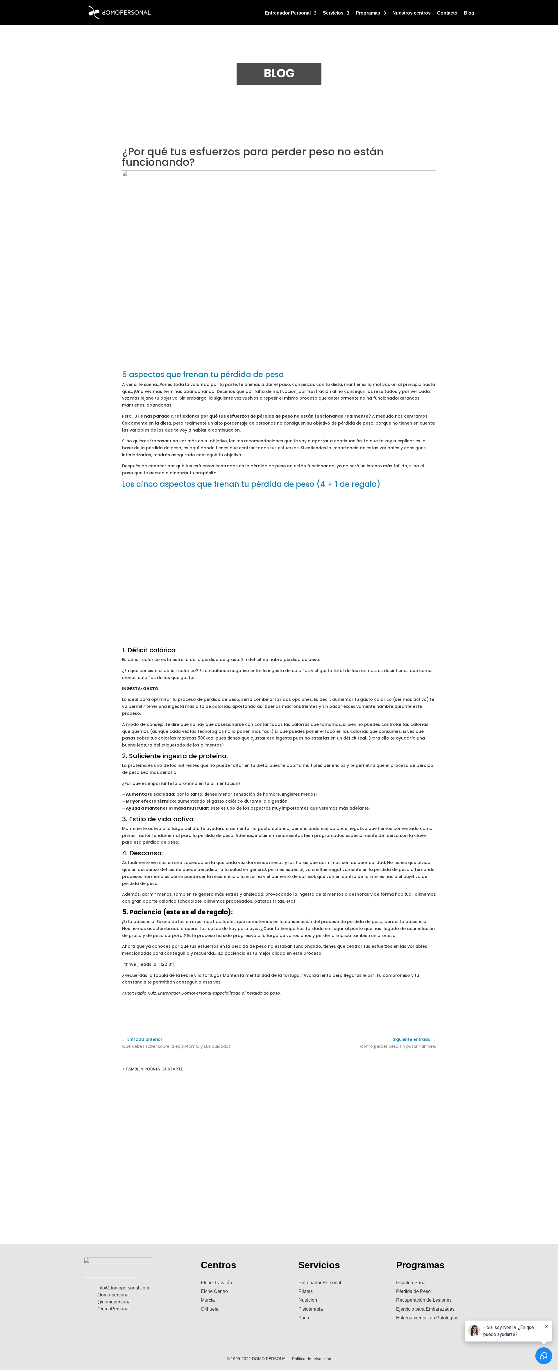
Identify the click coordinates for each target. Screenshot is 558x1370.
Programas (368, 13)
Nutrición (307, 1300)
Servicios (333, 13)
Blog (469, 13)
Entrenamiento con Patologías (427, 1317)
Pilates (305, 1291)
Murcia (208, 1300)
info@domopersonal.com (123, 1287)
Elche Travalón (216, 1282)
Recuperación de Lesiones (424, 1300)
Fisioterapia (310, 1309)
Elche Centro (214, 1291)
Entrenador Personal (288, 13)
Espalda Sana (410, 1282)
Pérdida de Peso (413, 1291)
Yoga (303, 1317)
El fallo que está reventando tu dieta (279, 1099)
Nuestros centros (411, 13)
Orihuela (210, 1309)
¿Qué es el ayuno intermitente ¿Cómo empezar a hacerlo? (279, 1192)
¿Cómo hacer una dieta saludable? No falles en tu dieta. (279, 1145)
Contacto (447, 13)
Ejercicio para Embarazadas (425, 1309)
